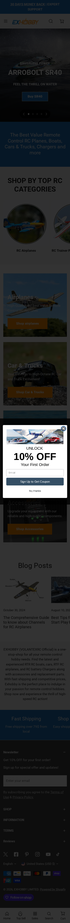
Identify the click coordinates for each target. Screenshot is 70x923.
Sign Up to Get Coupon (35, 481)
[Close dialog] (63, 428)
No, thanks (35, 491)
